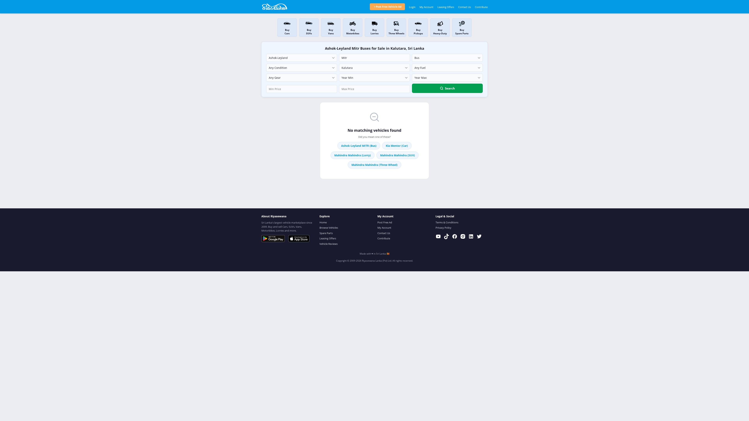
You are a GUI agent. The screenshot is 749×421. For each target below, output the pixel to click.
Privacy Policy (443, 227)
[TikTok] (446, 236)
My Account (426, 7)
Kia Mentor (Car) (397, 146)
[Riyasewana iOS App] (299, 238)
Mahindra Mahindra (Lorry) (352, 155)
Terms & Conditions (447, 222)
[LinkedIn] (471, 236)
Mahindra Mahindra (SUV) (397, 155)
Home (323, 222)
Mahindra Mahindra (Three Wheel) (374, 165)
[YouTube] (438, 236)
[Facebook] (454, 236)
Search (450, 88)
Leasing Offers (446, 7)
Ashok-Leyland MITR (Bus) (358, 146)
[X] (479, 236)
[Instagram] (463, 236)
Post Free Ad (384, 222)
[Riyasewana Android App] (273, 238)
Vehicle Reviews (328, 244)
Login (412, 7)
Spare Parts (326, 233)
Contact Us (464, 7)
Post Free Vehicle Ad (388, 6)
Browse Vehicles (328, 227)
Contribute (481, 7)
